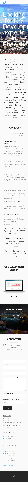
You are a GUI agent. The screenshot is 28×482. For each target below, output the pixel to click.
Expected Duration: (8, 393)
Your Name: (6, 359)
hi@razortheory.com (9, 193)
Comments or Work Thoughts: (11, 377)
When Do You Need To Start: (11, 399)
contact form (7, 192)
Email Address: (7, 365)
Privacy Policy (4, 479)
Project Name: (7, 371)
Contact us (14, 327)
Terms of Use (9, 479)
